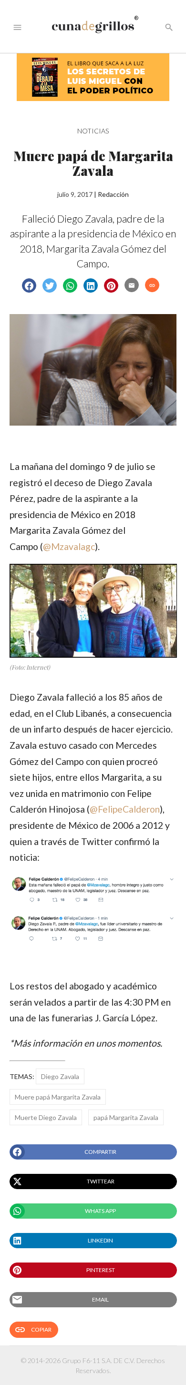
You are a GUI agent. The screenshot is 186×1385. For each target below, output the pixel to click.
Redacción (113, 194)
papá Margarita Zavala (125, 1117)
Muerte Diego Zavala (46, 1117)
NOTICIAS (93, 131)
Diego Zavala (60, 1076)
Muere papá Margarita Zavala (58, 1097)
